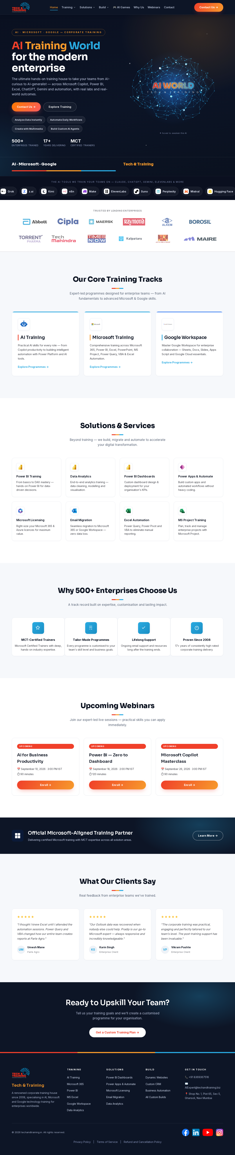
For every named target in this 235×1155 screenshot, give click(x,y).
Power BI (72, 1090)
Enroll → (45, 785)
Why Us (139, 7)
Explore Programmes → (33, 366)
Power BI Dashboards (119, 1077)
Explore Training (60, 107)
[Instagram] (219, 1132)
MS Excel (72, 1097)
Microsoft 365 (75, 1084)
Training (67, 7)
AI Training (73, 1077)
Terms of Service (107, 1141)
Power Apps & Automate (121, 1084)
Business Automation (158, 1090)
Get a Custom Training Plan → (117, 1032)
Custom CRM (153, 1084)
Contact (169, 7)
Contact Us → (208, 7)
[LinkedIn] (196, 1132)
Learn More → (208, 835)
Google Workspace (79, 1103)
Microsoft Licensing (118, 1090)
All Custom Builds (156, 1097)
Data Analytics (75, 1110)
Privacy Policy (82, 1141)
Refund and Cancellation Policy (143, 1141)
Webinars (154, 7)
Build (102, 7)
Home (54, 7)
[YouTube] (208, 1132)
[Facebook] (185, 1132)
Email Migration (115, 1097)
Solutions (86, 7)
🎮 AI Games (121, 7)
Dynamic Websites (157, 1077)
